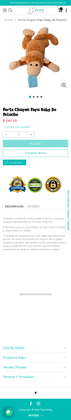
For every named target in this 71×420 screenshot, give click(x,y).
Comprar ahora (35, 153)
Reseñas (33, 206)
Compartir (15, 162)
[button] (5, 10)
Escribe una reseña (17, 127)
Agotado (35, 143)
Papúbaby (46, 409)
